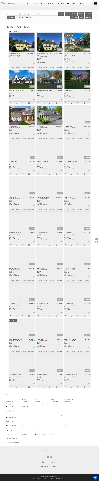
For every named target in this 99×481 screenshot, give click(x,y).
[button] (95, 478)
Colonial (53, 399)
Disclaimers (54, 478)
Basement (24, 434)
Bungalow (24, 399)
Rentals (48, 3)
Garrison (67, 401)
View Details (22, 43)
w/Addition (25, 406)
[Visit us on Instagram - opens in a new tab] (96, 242)
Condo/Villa (39, 426)
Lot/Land (53, 426)
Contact (73, 3)
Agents (61, 3)
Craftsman (10, 401)
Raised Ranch (68, 404)
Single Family (68, 426)
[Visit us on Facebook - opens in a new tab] (96, 239)
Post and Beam (54, 404)
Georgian (9, 404)
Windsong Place (11, 417)
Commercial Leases (12, 425)
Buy (26, 3)
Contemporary (69, 399)
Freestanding (54, 401)
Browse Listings (66, 478)
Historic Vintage (26, 404)
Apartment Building (12, 399)
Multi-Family (39, 404)
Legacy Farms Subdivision (28, 415)
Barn (8, 434)
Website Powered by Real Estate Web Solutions (49, 476)
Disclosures (49, 471)
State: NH (27, 17)
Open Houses (38, 3)
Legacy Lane (39, 415)
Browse (13, 442)
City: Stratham (19, 17)
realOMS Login (59, 478)
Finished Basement (41, 434)
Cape (37, 399)
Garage (53, 434)
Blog (67, 3)
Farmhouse (25, 401)
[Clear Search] (71, 17)
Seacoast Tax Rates (85, 3)
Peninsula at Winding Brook (58, 415)
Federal (38, 401)
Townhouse (10, 406)
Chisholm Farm (11, 415)
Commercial (25, 426)
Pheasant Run (68, 415)
